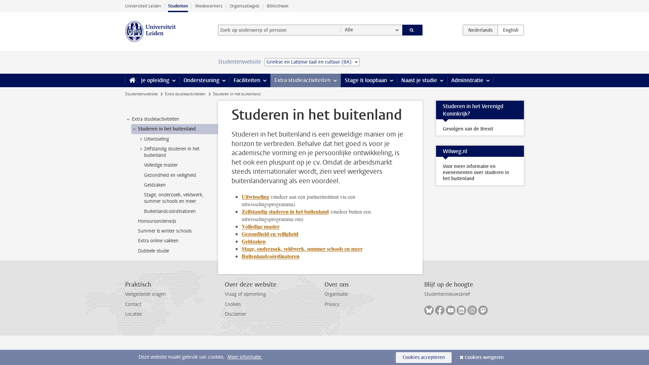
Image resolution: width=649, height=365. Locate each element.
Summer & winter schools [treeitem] (165, 231)
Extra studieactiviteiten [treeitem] (155, 119)
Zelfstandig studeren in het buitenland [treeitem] (171, 152)
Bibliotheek (278, 6)
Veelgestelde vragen (145, 294)
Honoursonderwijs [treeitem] (157, 221)
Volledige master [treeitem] (161, 165)
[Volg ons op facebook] (439, 310)
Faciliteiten (247, 80)
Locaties (133, 314)
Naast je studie (419, 80)
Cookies (233, 304)
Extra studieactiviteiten (302, 80)
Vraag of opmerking (245, 294)
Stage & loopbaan (366, 80)
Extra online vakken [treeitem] (158, 241)
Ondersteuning (201, 80)
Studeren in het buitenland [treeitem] (167, 129)
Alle (349, 30)
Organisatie (336, 294)
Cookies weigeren (484, 357)
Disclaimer (235, 314)
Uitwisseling (255, 196)
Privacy (331, 304)
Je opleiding (155, 80)
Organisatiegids (245, 6)
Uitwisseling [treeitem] (156, 139)
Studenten (178, 6)
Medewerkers (208, 6)
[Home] (131, 80)
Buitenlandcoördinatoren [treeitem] (170, 211)
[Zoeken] (412, 30)
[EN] (511, 30)
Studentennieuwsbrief (447, 294)
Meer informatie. (244, 357)
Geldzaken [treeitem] (155, 185)
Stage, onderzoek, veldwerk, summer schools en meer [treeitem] (173, 198)
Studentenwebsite (141, 94)
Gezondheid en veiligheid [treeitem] (170, 175)
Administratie (467, 80)
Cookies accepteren (424, 357)
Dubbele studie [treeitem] (153, 251)
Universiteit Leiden (143, 6)
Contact (133, 304)
